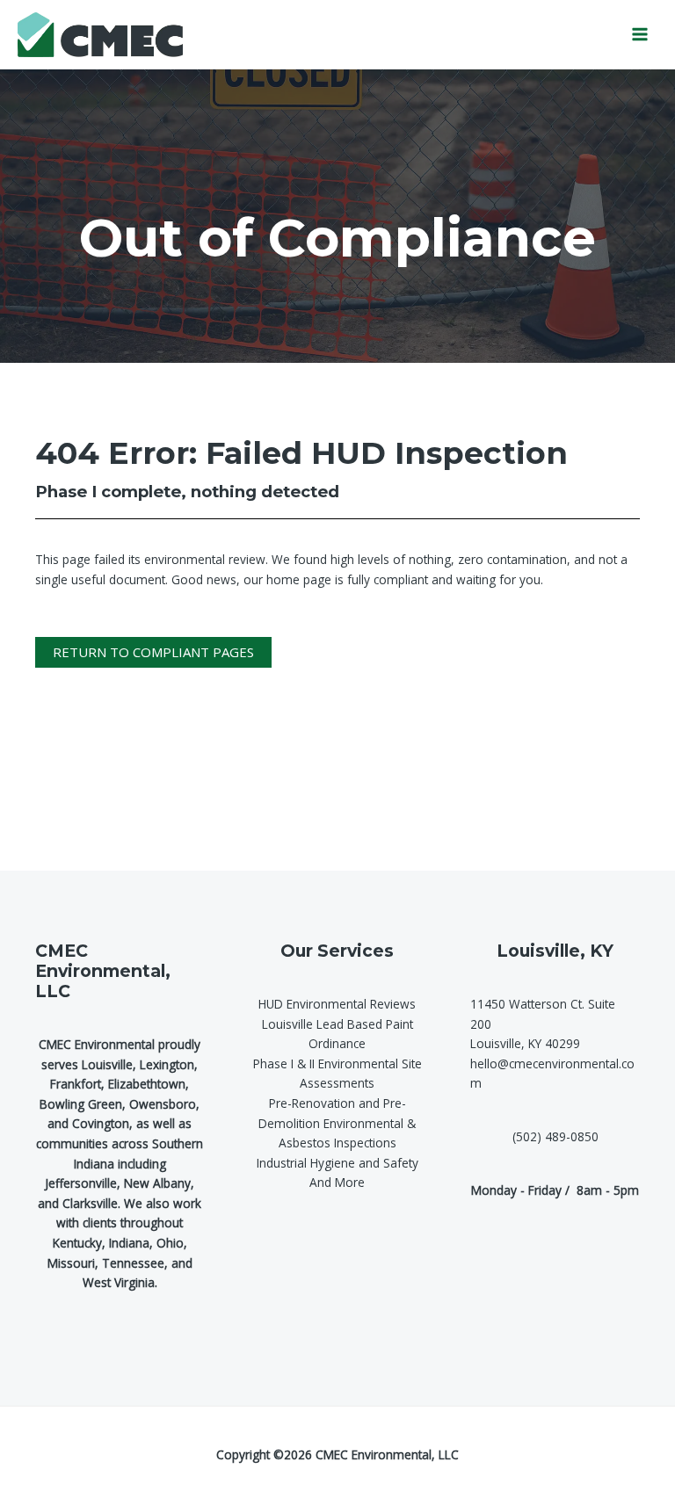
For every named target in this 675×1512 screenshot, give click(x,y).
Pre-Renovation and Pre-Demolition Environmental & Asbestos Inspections (337, 1123)
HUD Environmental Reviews (337, 1003)
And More (337, 1182)
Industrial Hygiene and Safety (337, 1162)
